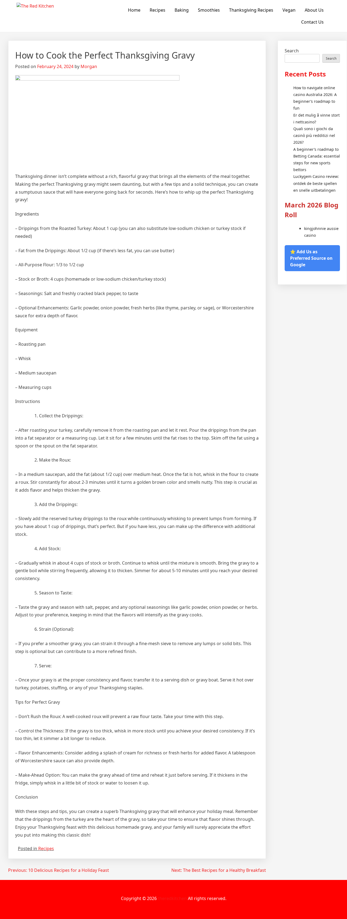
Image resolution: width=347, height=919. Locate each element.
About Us (314, 10)
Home (134, 10)
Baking (182, 10)
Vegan (288, 10)
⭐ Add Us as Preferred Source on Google (311, 258)
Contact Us (312, 22)
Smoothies (209, 10)
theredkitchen (172, 898)
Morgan (89, 66)
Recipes (157, 10)
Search (292, 51)
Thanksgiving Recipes (251, 10)
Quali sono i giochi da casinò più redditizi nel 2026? (314, 135)
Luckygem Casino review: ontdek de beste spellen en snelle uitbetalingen (316, 183)
